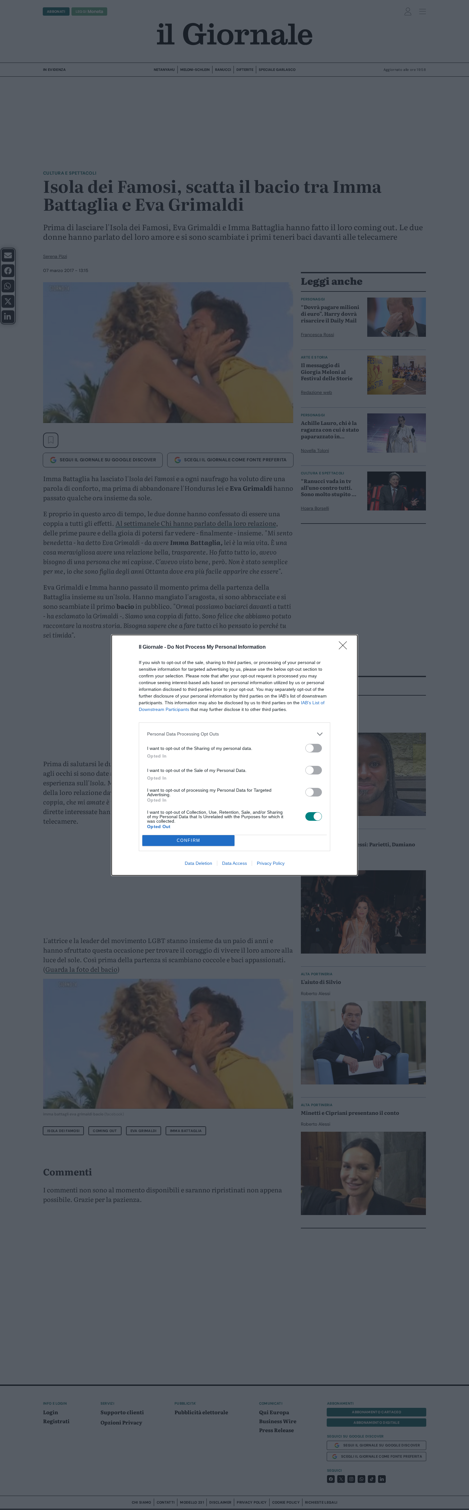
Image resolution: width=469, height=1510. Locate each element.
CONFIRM (188, 840)
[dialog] (234, 755)
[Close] (345, 647)
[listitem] (234, 734)
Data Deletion (198, 863)
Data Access (234, 863)
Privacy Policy (271, 863)
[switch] (313, 748)
